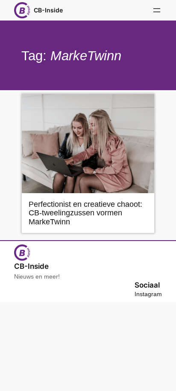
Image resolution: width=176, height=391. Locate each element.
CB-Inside (48, 10)
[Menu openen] (157, 10)
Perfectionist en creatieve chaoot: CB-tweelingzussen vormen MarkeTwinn (85, 213)
